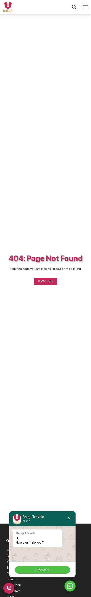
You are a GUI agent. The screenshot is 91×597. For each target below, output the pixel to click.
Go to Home (45, 281)
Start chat (42, 570)
